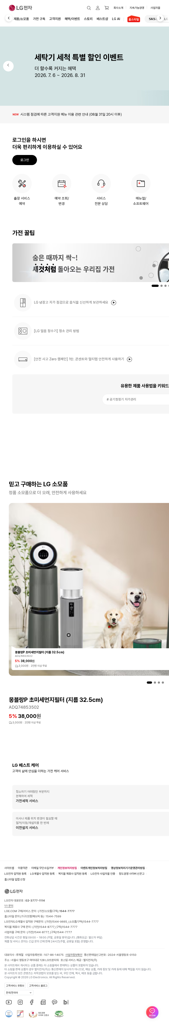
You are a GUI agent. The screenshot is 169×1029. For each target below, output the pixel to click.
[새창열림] (155, 19)
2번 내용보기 (159, 286)
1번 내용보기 (152, 286)
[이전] (6, 18)
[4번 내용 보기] (163, 682)
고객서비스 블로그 (38, 985)
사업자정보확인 (73, 954)
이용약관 (23, 868)
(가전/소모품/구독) (56, 911)
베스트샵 (102, 19)
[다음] (163, 18)
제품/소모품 (21, 19)
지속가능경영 (137, 7)
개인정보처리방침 (67, 868)
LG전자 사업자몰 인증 (103, 873)
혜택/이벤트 (72, 19)
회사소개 (118, 7)
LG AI (116, 19)
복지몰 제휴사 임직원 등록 (72, 873)
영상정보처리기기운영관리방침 (128, 868)
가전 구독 (39, 19)
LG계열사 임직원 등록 (42, 873)
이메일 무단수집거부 (42, 868)
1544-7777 (91, 921)
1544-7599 (53, 916)
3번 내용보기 (165, 286)
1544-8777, (47, 927)
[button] (89, 8)
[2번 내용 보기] (155, 682)
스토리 (88, 19)
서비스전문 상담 (101, 201)
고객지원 (55, 19)
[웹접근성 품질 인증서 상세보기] (59, 1013)
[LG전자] (20, 8)
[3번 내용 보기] (159, 682)
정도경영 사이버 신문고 (131, 873)
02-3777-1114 (35, 900)
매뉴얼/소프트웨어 (141, 201)
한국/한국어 (12, 992)
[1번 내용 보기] (149, 682)
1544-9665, (60, 921)
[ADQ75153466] (68, 635)
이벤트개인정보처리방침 (94, 868)
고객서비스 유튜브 (15, 985)
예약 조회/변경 (62, 201)
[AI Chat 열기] (152, 1012)
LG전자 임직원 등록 (15, 873)
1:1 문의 (8, 905)
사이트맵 (9, 868)
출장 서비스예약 (22, 201)
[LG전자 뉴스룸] (43, 1002)
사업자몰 (155, 7)
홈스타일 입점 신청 (14, 879)
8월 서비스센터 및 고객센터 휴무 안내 (39, 114)
